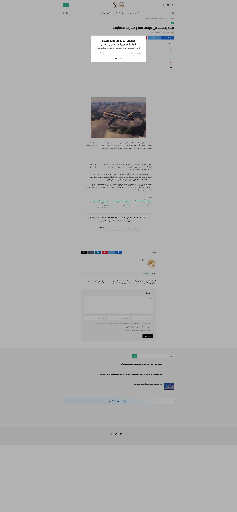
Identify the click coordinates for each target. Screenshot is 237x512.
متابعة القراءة (118, 58)
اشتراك (99, 52)
